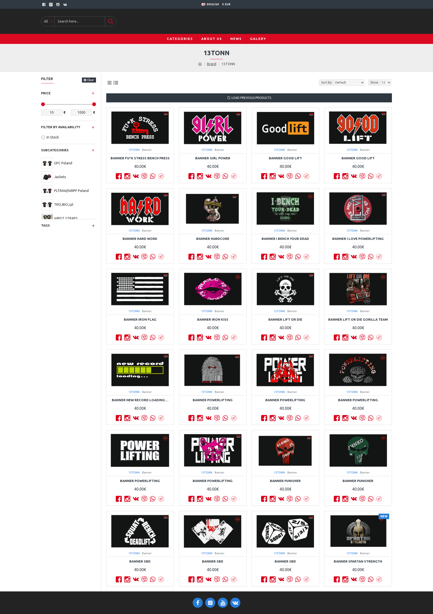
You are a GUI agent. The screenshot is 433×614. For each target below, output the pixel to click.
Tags (45, 225)
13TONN (134, 149)
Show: (374, 82)
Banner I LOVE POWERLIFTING (358, 238)
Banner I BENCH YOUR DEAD (285, 238)
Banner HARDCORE (212, 238)
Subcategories (55, 150)
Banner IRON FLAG (140, 319)
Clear (90, 80)
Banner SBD (140, 561)
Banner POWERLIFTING (213, 400)
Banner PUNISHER (285, 481)
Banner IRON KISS (212, 319)
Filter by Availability (60, 127)
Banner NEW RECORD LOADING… (140, 400)
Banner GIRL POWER (212, 158)
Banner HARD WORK (140, 238)
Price (46, 93)
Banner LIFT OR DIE (285, 319)
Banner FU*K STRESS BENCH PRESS (140, 158)
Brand (211, 64)
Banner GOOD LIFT (285, 158)
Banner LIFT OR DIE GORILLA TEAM (358, 319)
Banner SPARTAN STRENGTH (358, 561)
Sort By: (326, 82)
